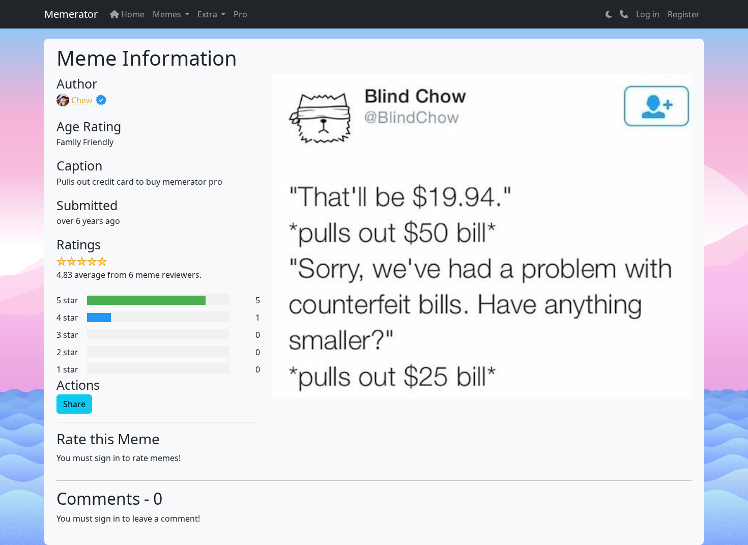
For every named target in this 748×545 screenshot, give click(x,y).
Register (684, 14)
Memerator (71, 14)
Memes (168, 14)
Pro (240, 14)
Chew (82, 100)
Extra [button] (208, 14)
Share (74, 404)
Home (132, 14)
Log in (647, 14)
